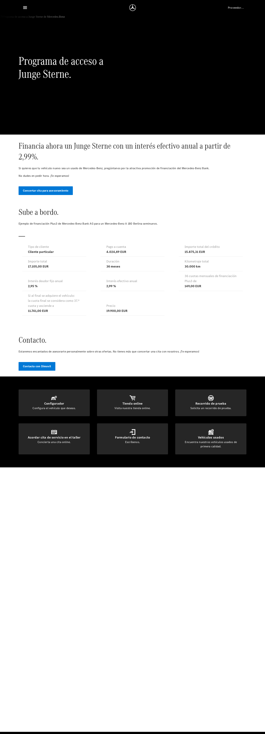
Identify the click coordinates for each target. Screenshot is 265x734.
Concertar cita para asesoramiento (46, 190)
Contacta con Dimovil (37, 366)
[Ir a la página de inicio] (132, 7)
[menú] (25, 7)
